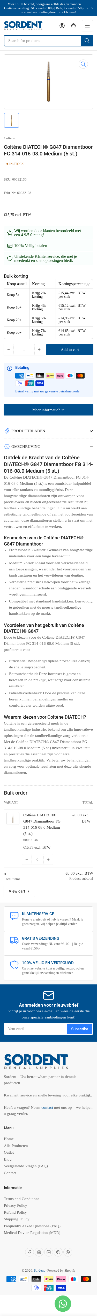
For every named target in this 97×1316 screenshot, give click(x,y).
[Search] (87, 40)
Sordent (39, 1270)
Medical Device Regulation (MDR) (32, 1233)
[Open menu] (87, 25)
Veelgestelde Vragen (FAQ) (26, 1166)
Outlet (9, 1152)
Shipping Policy (16, 1219)
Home (9, 1139)
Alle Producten (16, 1146)
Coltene (9, 138)
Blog (8, 1159)
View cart (17, 891)
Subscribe (79, 1029)
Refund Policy (15, 1212)
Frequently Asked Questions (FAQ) (32, 1226)
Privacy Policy (15, 1205)
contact (47, 1107)
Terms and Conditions (21, 1199)
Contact (10, 1173)
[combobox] (48, 40)
